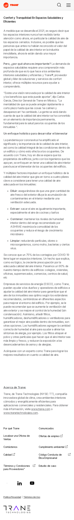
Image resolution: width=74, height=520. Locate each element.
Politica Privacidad (12, 497)
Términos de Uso (31, 497)
